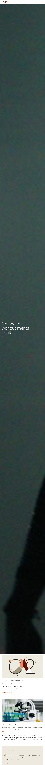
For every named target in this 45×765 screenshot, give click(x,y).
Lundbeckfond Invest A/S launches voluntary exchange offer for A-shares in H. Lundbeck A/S (22, 761)
